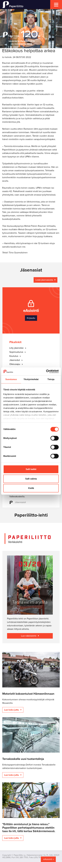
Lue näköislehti (29, 635)
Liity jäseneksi (16, 348)
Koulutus (14, 356)
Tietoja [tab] (50, 379)
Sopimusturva (16, 352)
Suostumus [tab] (11, 379)
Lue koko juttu (11, 709)
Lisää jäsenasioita (44, 279)
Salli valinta (31, 478)
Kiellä (31, 488)
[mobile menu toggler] (56, 4)
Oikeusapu (15, 364)
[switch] (54, 438)
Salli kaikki (31, 469)
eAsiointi (47, 859)
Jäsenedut (14, 360)
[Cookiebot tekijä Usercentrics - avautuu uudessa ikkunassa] (46, 371)
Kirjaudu (31, 318)
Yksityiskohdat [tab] (31, 379)
